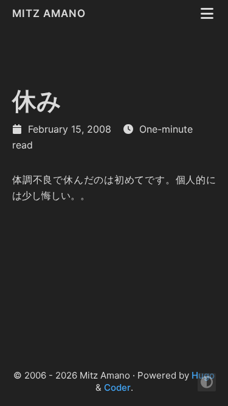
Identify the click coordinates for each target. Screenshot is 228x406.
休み (36, 101)
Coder (117, 387)
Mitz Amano (50, 13)
